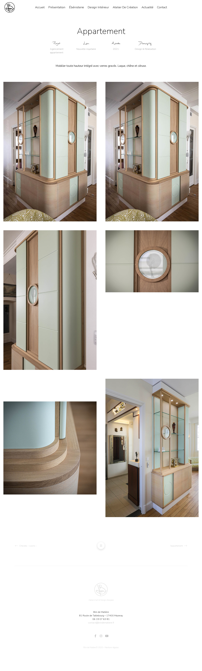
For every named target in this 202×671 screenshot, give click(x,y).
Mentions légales (112, 647)
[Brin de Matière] (101, 589)
